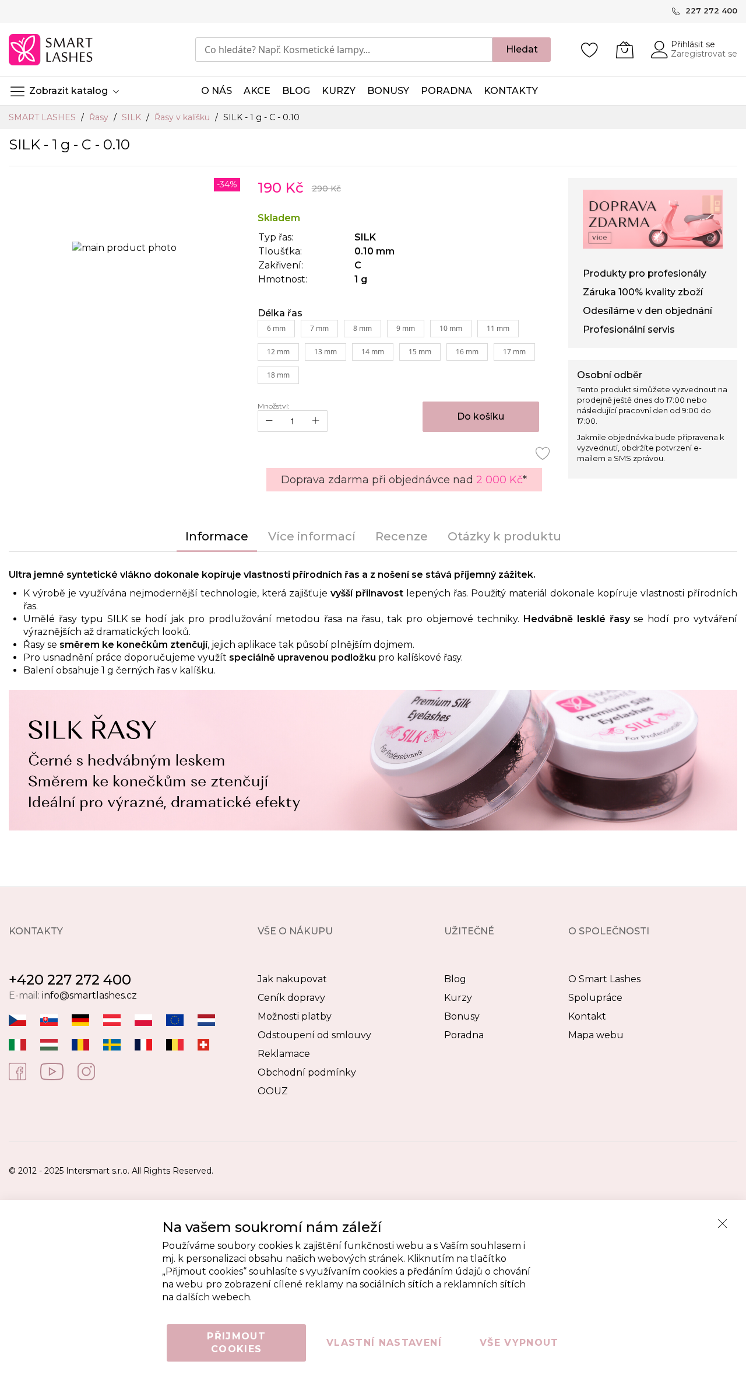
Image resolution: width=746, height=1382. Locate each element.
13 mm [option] (325, 352)
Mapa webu (596, 1035)
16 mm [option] (467, 352)
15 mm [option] (420, 352)
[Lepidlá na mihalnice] (49, 1019)
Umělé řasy (50, 618)
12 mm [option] (278, 352)
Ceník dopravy (291, 997)
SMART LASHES (43, 117)
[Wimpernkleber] (80, 1019)
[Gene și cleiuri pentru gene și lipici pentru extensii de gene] (80, 1044)
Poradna (464, 1035)
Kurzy (458, 997)
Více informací (312, 536)
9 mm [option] (405, 328)
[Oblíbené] (590, 49)
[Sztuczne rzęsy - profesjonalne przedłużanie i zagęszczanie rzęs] (143, 1019)
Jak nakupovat (292, 979)
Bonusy (462, 1016)
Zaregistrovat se (704, 53)
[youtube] (52, 1070)
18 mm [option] (278, 375)
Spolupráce (595, 997)
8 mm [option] (362, 328)
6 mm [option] (276, 328)
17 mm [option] (514, 352)
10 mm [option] (450, 328)
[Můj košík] (625, 49)
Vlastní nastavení (384, 1342)
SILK (132, 117)
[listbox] (404, 355)
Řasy (100, 117)
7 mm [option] (319, 328)
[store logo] (51, 49)
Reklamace (284, 1053)
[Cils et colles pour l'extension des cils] (143, 1044)
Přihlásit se (693, 44)
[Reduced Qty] (269, 421)
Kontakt (587, 1016)
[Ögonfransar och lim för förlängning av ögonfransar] (112, 1044)
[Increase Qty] (316, 421)
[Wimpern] (112, 1019)
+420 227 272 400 (70, 979)
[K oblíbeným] (543, 453)
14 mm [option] (372, 352)
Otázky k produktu (504, 536)
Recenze (401, 536)
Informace (216, 536)
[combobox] (343, 49)
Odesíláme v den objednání (647, 310)
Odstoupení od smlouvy (314, 1035)
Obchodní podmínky (307, 1072)
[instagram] (86, 1070)
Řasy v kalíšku (183, 117)
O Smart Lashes (604, 979)
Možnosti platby (295, 1016)
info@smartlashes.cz (89, 995)
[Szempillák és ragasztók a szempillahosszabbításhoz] (49, 1044)
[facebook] (17, 1070)
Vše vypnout (519, 1342)
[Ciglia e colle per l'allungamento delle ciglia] (17, 1044)
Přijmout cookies (236, 1343)
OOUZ (273, 1091)
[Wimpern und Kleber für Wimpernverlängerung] (203, 1044)
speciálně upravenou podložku (302, 657)
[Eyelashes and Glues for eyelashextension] (175, 1019)
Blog (455, 979)
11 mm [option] (498, 328)
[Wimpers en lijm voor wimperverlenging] (206, 1019)
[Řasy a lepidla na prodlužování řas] (17, 1019)
